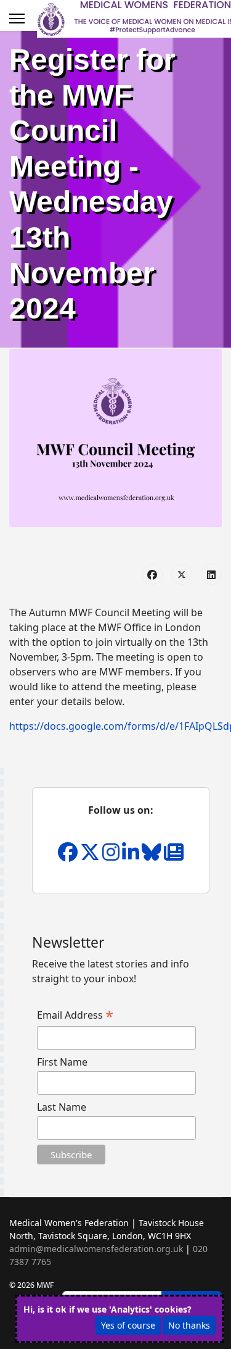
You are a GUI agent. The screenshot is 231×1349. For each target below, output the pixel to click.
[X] (91, 855)
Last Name (61, 1107)
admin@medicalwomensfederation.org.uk (96, 1249)
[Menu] (17, 18)
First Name (62, 1062)
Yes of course (128, 1325)
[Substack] (174, 855)
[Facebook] (152, 574)
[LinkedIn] (211, 574)
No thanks (189, 1325)
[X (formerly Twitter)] (181, 574)
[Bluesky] (153, 855)
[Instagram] (112, 855)
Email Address (75, 1015)
